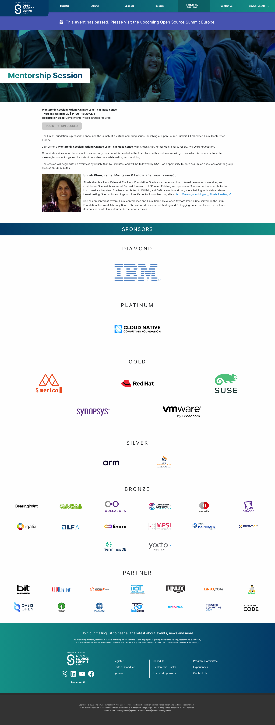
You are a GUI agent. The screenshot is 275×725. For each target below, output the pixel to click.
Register (64, 5)
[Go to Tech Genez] (137, 611)
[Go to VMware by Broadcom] (182, 416)
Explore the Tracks (164, 667)
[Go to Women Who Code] (251, 611)
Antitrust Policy (144, 710)
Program (159, 5)
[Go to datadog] (248, 511)
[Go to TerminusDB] (115, 550)
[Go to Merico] (49, 387)
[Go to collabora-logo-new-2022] (115, 511)
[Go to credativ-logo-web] (204, 510)
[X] (64, 674)
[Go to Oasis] (23, 611)
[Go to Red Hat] (137, 387)
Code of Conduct (124, 667)
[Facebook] (91, 674)
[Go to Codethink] (71, 511)
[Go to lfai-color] (71, 530)
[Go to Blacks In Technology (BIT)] (23, 593)
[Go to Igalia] (26, 531)
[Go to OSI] (61, 611)
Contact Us (226, 5)
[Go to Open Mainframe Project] (204, 531)
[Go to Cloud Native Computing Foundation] (137, 333)
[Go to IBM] (137, 276)
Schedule (158, 661)
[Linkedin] (73, 674)
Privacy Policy (192, 642)
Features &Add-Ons (192, 5)
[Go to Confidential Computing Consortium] (160, 511)
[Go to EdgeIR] (99, 593)
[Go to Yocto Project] (160, 550)
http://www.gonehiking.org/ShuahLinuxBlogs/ (203, 194)
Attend (95, 5)
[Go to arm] (110, 465)
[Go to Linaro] (115, 531)
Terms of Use (109, 710)
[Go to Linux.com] (213, 593)
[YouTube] (82, 674)
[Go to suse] (226, 387)
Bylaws (133, 710)
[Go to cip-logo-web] (164, 465)
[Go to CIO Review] (61, 593)
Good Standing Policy (161, 710)
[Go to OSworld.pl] (99, 611)
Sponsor (129, 5)
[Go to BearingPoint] (26, 511)
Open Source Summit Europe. (188, 22)
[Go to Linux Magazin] (175, 593)
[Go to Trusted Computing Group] (213, 611)
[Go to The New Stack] (175, 611)
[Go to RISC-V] (248, 531)
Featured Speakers (164, 673)
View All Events (256, 5)
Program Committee (205, 661)
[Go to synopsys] (93, 416)
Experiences (200, 667)
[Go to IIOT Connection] (137, 593)
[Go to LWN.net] (251, 593)
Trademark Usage (139, 708)
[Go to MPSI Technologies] (160, 531)
